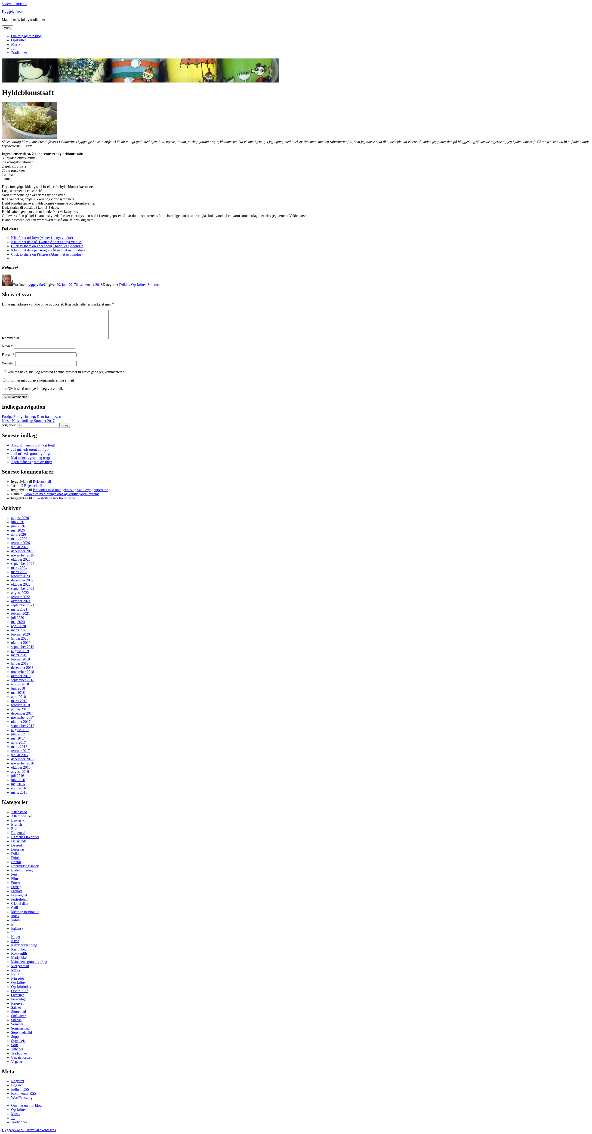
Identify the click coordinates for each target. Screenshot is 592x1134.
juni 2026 (18, 526)
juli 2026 (17, 522)
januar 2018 (19, 709)
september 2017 (22, 726)
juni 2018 (18, 688)
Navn (7, 346)
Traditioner (19, 53)
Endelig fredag (22, 870)
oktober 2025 (21, 559)
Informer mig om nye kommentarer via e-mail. (41, 380)
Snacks (16, 1020)
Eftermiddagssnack (25, 866)
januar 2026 (19, 547)
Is (12, 924)
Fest (14, 874)
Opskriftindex (21, 987)
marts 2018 (19, 701)
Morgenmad (20, 966)
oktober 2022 (21, 584)
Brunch (16, 824)
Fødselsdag (19, 899)
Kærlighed (19, 949)
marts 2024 (19, 568)
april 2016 (18, 788)
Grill (14, 908)
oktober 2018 (21, 676)
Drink (15, 858)
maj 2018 (18, 692)
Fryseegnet (19, 895)
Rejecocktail (42, 481)
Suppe (15, 1037)
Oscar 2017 (19, 991)
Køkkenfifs (19, 953)
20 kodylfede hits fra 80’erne (54, 498)
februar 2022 (20, 597)
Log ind (17, 1085)
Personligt (18, 999)
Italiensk (17, 928)
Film (14, 878)
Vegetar (16, 1062)
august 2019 (20, 651)
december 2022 (22, 580)
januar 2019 (19, 663)
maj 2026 (18, 530)
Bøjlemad (18, 833)
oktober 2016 (21, 767)
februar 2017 (20, 751)
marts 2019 (19, 655)
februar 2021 (20, 613)
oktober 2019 (21, 643)
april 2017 (18, 742)
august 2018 (20, 684)
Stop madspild (21, 1032)
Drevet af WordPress (40, 1130)
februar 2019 (20, 659)
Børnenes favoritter (25, 837)
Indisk (15, 920)
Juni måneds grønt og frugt (30, 453)
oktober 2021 (21, 601)
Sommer (154, 285)
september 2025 (22, 563)
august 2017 (20, 730)
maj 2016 (18, 784)
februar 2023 (20, 576)
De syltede (19, 841)
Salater (16, 1007)
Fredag (16, 887)
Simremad (18, 1012)
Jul (13, 48)
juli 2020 (17, 618)
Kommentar (10, 338)
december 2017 (22, 713)
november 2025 (22, 555)
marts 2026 (19, 539)
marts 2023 (19, 572)
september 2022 (22, 588)
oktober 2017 (21, 722)
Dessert (16, 845)
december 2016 (22, 759)
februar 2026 (20, 543)
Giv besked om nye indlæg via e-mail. (35, 389)
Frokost (16, 891)
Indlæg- (20, 1089)
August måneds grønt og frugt (33, 445)
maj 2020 (18, 622)
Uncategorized (21, 1057)
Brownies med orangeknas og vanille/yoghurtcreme (70, 490)
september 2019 (22, 647)
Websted (8, 363)
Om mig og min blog (26, 36)
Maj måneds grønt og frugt (30, 458)
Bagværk (18, 820)
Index (15, 916)
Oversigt (17, 995)
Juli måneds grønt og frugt (30, 449)
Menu (7, 28)
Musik (15, 44)
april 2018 (18, 697)
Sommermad (20, 1028)
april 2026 (18, 534)
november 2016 (22, 763)
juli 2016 (17, 776)
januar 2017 (19, 755)
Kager (15, 937)
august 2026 (20, 518)
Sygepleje (18, 1041)
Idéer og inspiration (25, 912)
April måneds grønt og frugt (31, 462)
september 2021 (22, 605)
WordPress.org (22, 1098)
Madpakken (19, 958)
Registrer (17, 1081)
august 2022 (20, 593)
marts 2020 (19, 630)
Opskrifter (18, 40)
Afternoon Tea (21, 816)
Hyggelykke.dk (13, 12)
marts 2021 (19, 609)
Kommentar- (23, 1093)
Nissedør (17, 978)
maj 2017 (18, 738)
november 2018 (22, 672)
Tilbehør (17, 1049)
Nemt (15, 974)
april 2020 (18, 626)
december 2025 (22, 551)
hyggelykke (35, 285)
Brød (14, 829)
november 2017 (22, 717)
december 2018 (22, 667)
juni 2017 (18, 734)
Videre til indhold (14, 4)
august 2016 (20, 771)
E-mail (8, 355)
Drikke (124, 285)
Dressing (17, 849)
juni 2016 (18, 780)
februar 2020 (20, 634)
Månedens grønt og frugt (29, 962)
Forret (15, 883)
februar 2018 (20, 705)
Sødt (14, 1045)
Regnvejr (18, 1003)
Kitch (15, 941)
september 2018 (22, 680)
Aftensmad (19, 812)
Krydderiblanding (24, 945)
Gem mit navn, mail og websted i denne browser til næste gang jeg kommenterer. (65, 372)
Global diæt (19, 903)
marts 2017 (19, 747)
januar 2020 (19, 638)
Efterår (16, 862)
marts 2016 (19, 792)
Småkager (18, 1016)
